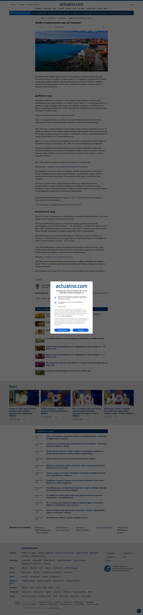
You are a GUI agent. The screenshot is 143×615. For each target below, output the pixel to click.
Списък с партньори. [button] (67, 316)
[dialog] (71, 307)
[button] (71, 306)
